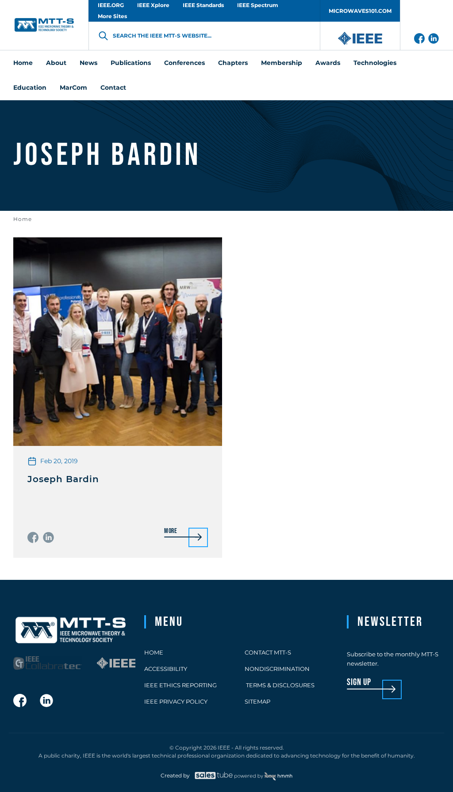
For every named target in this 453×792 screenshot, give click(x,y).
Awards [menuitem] (327, 63)
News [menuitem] (88, 63)
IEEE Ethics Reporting (180, 685)
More (170, 531)
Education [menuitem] (29, 87)
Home (22, 219)
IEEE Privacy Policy (175, 701)
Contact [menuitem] (113, 87)
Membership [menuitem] (281, 63)
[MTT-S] (44, 25)
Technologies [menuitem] (374, 63)
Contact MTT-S (268, 652)
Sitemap (257, 701)
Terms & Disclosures (280, 685)
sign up (359, 683)
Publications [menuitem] (131, 63)
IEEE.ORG (111, 5)
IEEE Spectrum (257, 5)
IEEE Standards (203, 5)
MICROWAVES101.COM (360, 11)
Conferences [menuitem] (184, 63)
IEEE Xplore (153, 5)
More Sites (112, 16)
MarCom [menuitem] (73, 87)
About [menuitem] (56, 63)
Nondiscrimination (277, 668)
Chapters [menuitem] (233, 63)
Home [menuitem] (23, 63)
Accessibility (165, 668)
